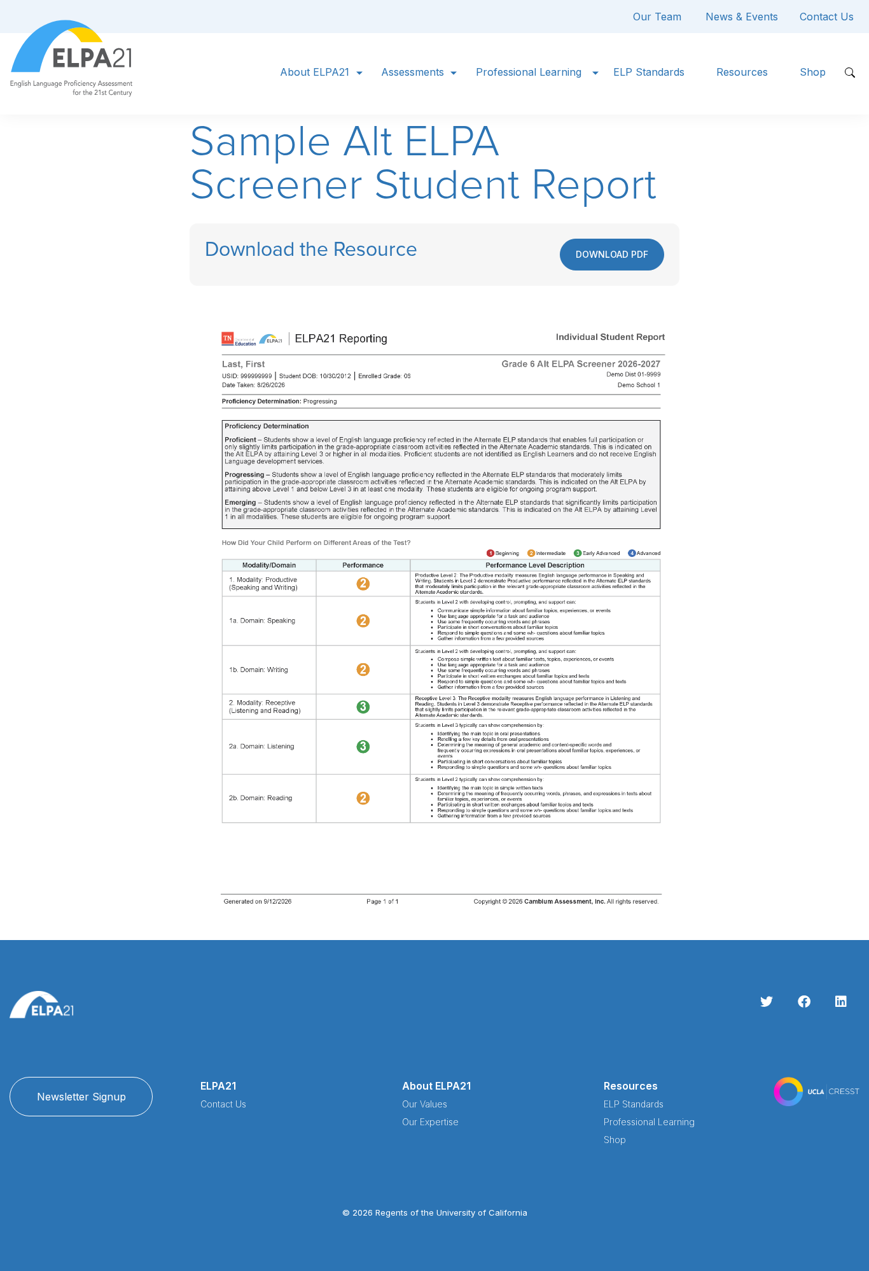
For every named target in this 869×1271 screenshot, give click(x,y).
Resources (742, 72)
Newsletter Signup (81, 1096)
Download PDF (612, 254)
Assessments (412, 72)
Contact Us (827, 16)
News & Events (742, 16)
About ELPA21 (314, 72)
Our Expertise (430, 1121)
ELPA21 (218, 1085)
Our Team (657, 16)
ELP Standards (649, 72)
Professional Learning (528, 72)
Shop (813, 72)
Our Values (424, 1104)
